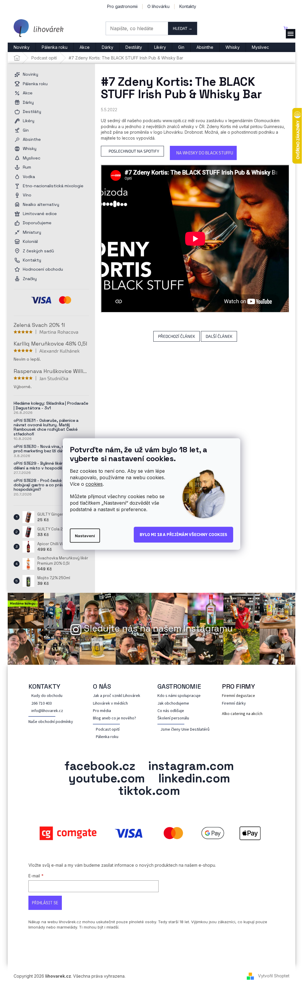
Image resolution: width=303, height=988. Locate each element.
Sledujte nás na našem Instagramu (158, 628)
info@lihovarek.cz (47, 711)
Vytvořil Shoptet (273, 975)
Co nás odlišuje (170, 711)
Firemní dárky (234, 703)
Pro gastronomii (122, 6)
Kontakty (187, 6)
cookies (94, 484)
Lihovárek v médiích (110, 703)
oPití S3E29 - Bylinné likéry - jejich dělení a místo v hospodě (46, 465)
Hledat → (182, 28)
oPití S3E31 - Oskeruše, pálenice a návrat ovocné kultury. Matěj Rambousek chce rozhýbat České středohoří (46, 427)
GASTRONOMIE (179, 686)
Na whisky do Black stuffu (204, 153)
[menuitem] (22, 47)
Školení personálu (173, 718)
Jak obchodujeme (173, 703)
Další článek (219, 336)
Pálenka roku (107, 737)
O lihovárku (158, 6)
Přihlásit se (45, 902)
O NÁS (102, 686)
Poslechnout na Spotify (134, 151)
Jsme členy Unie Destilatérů (184, 729)
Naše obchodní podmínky (50, 722)
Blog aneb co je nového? (114, 718)
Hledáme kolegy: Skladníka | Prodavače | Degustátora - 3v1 (51, 405)
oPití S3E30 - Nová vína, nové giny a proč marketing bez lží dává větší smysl (51, 448)
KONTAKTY (44, 686)
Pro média (102, 711)
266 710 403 (41, 703)
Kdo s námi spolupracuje (179, 696)
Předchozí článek (176, 336)
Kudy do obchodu (46, 696)
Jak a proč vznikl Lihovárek (116, 696)
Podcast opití (108, 729)
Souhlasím (183, 535)
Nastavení (85, 535)
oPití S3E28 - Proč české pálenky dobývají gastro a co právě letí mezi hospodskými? (48, 485)
